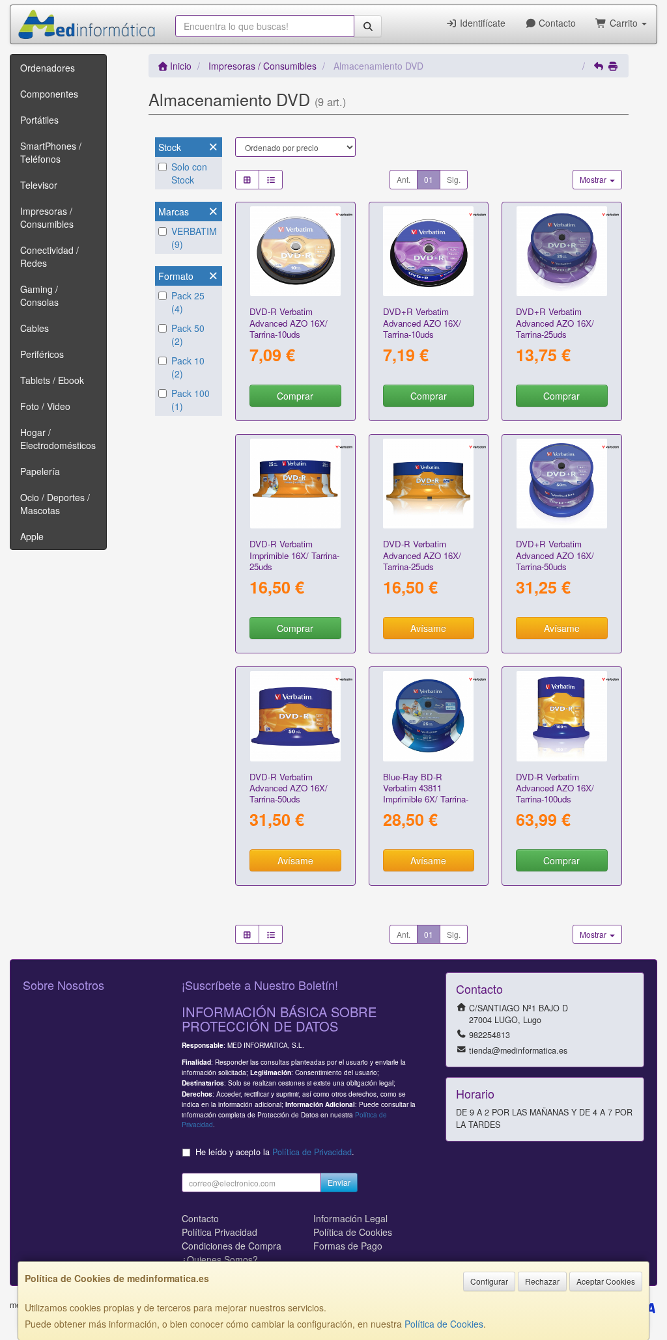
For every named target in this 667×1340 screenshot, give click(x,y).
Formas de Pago (347, 1245)
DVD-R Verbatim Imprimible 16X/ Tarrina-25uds (294, 555)
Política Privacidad (219, 1231)
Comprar (295, 395)
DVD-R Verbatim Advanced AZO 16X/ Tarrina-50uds (288, 788)
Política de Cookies (443, 1323)
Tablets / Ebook (52, 380)
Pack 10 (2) (188, 367)
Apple (32, 536)
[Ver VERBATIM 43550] (562, 484)
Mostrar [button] (594, 179)
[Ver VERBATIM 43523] (295, 251)
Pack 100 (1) (190, 400)
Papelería (40, 471)
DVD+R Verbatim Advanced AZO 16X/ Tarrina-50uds (555, 555)
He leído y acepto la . (274, 1152)
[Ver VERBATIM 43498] (428, 251)
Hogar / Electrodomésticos (58, 439)
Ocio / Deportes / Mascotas (55, 504)
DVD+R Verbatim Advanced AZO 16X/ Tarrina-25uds (555, 322)
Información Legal (350, 1218)
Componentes (49, 93)
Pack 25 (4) (188, 302)
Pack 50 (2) (188, 334)
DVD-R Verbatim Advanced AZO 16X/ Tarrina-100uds (555, 788)
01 (428, 179)
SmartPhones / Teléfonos (50, 152)
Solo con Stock (189, 173)
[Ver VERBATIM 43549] (562, 716)
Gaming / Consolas (39, 295)
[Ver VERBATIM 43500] (562, 251)
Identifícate (481, 22)
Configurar (489, 1281)
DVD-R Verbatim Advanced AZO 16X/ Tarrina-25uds (422, 555)
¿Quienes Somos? (220, 1259)
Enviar (339, 1182)
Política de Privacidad (312, 1152)
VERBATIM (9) (194, 238)
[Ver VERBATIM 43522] (428, 484)
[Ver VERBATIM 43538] (295, 484)
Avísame (428, 628)
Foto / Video (45, 406)
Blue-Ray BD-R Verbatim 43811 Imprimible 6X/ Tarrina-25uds (425, 794)
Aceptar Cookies (605, 1281)
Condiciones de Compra (231, 1245)
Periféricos (42, 354)
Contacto (556, 22)
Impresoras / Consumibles (47, 217)
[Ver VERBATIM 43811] (428, 716)
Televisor (38, 184)
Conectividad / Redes (49, 256)
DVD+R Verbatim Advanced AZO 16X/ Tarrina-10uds (422, 322)
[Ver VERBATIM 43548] (295, 716)
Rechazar (542, 1281)
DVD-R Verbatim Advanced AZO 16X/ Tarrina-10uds (288, 322)
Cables (34, 328)
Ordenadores (47, 67)
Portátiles (39, 119)
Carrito (623, 22)
